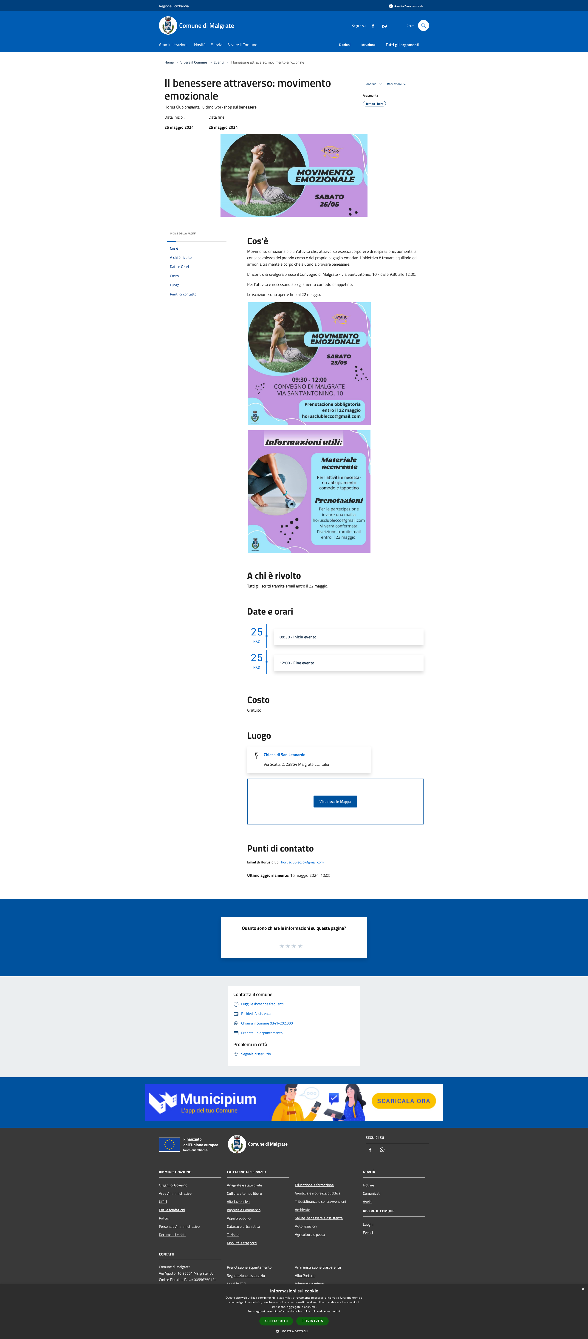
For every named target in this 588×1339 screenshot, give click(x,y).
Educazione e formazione (314, 1185)
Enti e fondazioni (172, 1210)
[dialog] (294, 1311)
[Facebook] (371, 25)
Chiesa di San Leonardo (284, 755)
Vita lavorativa (238, 1201)
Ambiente (302, 1209)
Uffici (163, 1201)
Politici (164, 1218)
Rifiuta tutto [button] (312, 1321)
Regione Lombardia (174, 6)
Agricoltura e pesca (310, 1234)
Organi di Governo (173, 1185)
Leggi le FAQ (236, 1283)
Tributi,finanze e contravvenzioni (320, 1201)
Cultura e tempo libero (244, 1193)
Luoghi (368, 1224)
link (338, 1311)
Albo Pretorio (305, 1275)
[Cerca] (423, 25)
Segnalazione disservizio (246, 1275)
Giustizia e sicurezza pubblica (317, 1193)
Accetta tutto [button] (276, 1321)
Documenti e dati (172, 1234)
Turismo (233, 1234)
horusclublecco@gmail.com (302, 862)
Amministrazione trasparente (318, 1267)
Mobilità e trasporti (242, 1243)
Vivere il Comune (194, 62)
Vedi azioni (394, 83)
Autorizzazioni (306, 1226)
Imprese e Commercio (243, 1210)
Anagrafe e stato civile (244, 1185)
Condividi (371, 83)
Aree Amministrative (175, 1193)
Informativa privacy (310, 1283)
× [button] (583, 1289)
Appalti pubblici (239, 1218)
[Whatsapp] (382, 25)
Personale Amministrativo (179, 1226)
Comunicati (372, 1193)
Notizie (368, 1185)
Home (169, 62)
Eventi (219, 62)
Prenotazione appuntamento (249, 1267)
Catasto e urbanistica (243, 1226)
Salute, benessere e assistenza (319, 1218)
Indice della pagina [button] (183, 233)
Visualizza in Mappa (335, 801)
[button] (294, 1331)
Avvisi (367, 1201)
